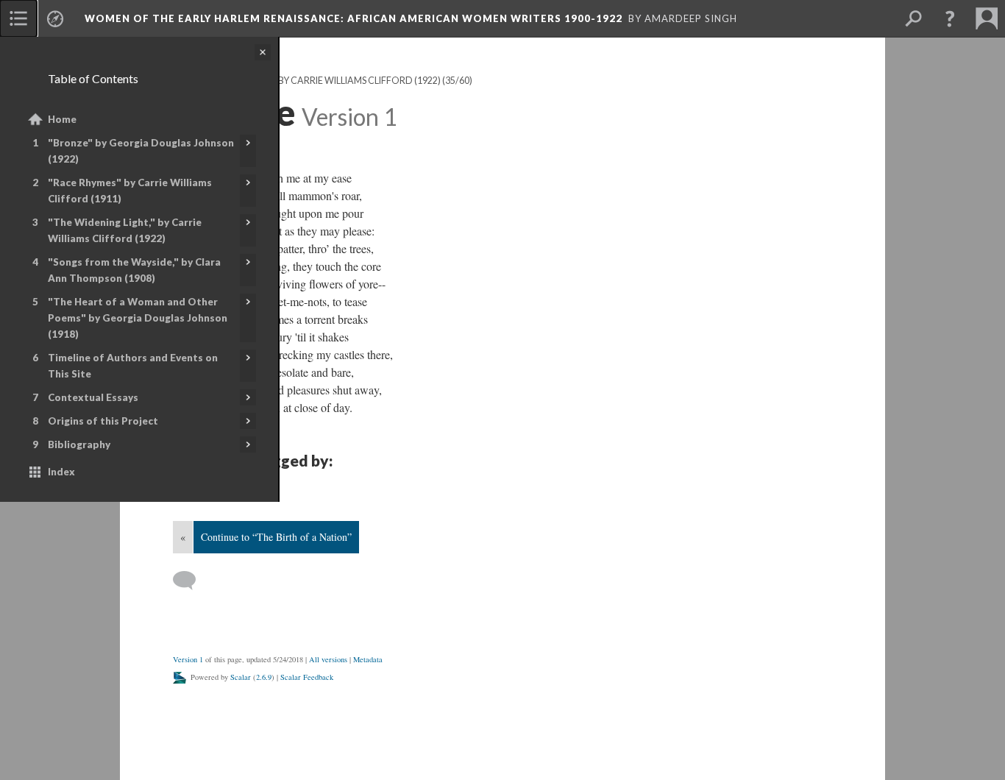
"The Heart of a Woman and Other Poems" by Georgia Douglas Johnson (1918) (137, 318)
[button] (949, 18)
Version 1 (188, 659)
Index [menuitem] (61, 472)
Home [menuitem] (62, 119)
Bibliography (79, 444)
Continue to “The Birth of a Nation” (276, 537)
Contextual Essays (93, 397)
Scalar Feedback (306, 677)
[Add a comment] (191, 580)
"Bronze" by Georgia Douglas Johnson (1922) (141, 151)
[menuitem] (18, 18)
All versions (328, 659)
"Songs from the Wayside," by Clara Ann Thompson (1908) (134, 270)
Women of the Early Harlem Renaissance (353, 18)
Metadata (368, 659)
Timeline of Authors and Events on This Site (133, 366)
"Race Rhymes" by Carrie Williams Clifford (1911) (130, 191)
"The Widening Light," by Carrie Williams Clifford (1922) (125, 230)
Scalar (240, 677)
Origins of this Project (103, 421)
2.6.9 (263, 677)
